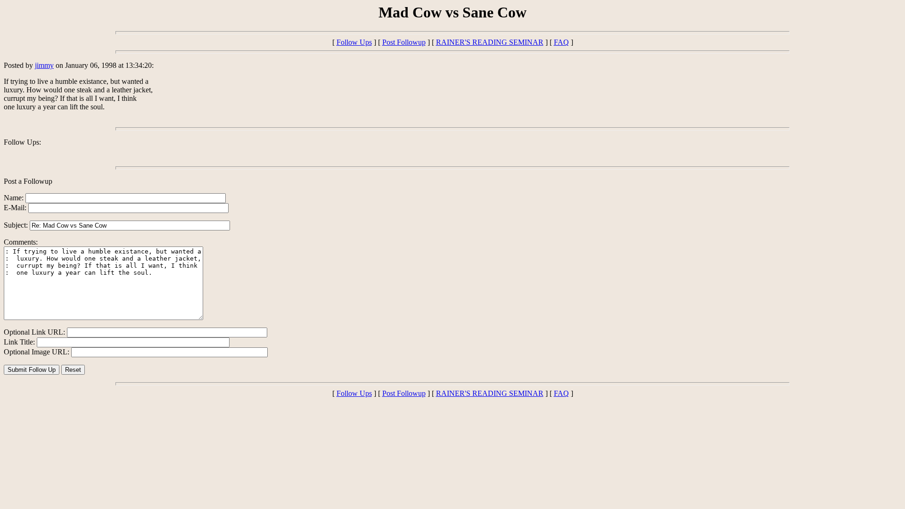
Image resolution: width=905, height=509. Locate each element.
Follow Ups (354, 42)
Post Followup (404, 42)
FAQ (561, 42)
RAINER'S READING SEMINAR (489, 42)
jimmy (44, 65)
